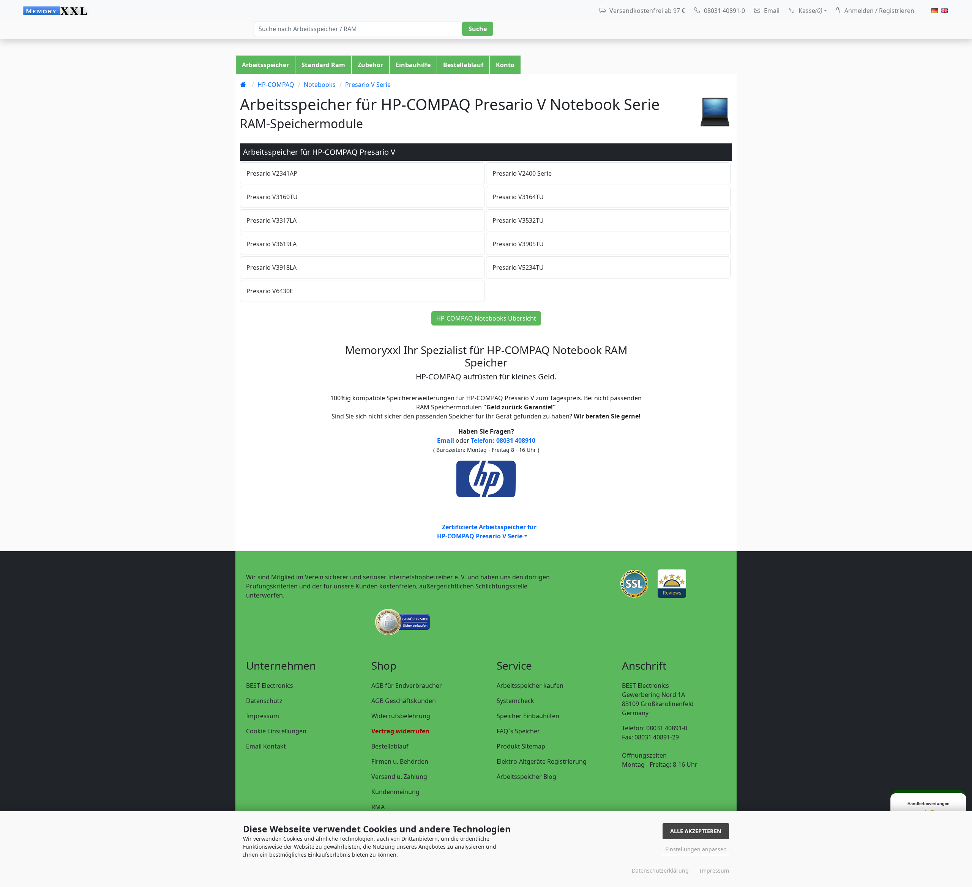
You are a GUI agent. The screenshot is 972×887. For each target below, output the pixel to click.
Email (770, 10)
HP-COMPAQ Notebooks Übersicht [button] (486, 318)
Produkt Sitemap (521, 746)
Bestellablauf (463, 65)
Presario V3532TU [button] (518, 220)
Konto (505, 65)
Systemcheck (515, 701)
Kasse (809, 10)
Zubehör (370, 65)
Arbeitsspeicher (265, 65)
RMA (378, 807)
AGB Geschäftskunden (403, 701)
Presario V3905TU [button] (518, 244)
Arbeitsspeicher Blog (526, 776)
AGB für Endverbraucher (406, 685)
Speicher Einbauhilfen (528, 716)
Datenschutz (264, 701)
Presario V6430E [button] (269, 291)
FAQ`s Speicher (518, 731)
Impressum (262, 716)
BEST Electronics (269, 685)
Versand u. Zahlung (399, 776)
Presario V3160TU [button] (272, 197)
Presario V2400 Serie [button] (522, 173)
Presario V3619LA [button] (271, 244)
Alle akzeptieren (695, 831)
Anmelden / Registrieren (878, 10)
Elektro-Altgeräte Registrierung (542, 761)
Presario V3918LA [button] (271, 267)
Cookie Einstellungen (276, 731)
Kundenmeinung (395, 792)
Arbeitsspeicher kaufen (530, 685)
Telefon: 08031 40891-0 (654, 728)
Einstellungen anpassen (696, 849)
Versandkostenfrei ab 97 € (646, 10)
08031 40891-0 (723, 10)
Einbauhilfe (413, 65)
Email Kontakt (266, 746)
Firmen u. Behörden (399, 761)
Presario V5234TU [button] (518, 267)
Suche (478, 29)
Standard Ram (323, 65)
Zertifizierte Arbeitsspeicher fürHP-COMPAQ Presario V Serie (486, 531)
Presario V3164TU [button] (518, 197)
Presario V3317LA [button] (271, 220)
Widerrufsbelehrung (400, 716)
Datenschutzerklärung (660, 870)
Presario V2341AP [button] (271, 173)
